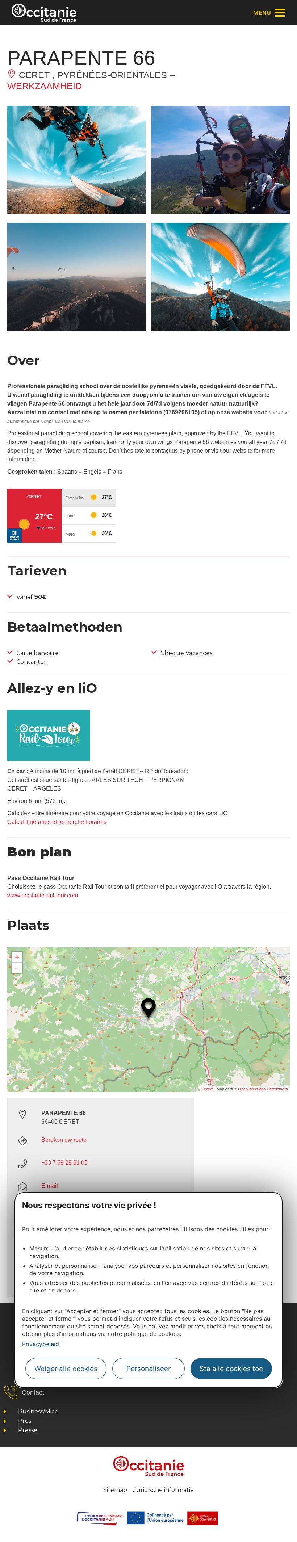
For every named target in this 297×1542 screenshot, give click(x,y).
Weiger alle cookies (65, 1368)
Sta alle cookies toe (231, 1368)
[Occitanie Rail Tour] (48, 759)
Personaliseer (148, 1368)
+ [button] (17, 956)
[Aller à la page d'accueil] (44, 13)
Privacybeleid (40, 1344)
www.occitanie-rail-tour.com (42, 895)
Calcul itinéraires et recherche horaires (56, 822)
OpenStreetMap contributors (263, 1089)
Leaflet (207, 1089)
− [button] (17, 967)
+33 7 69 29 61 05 (64, 1163)
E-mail (49, 1186)
